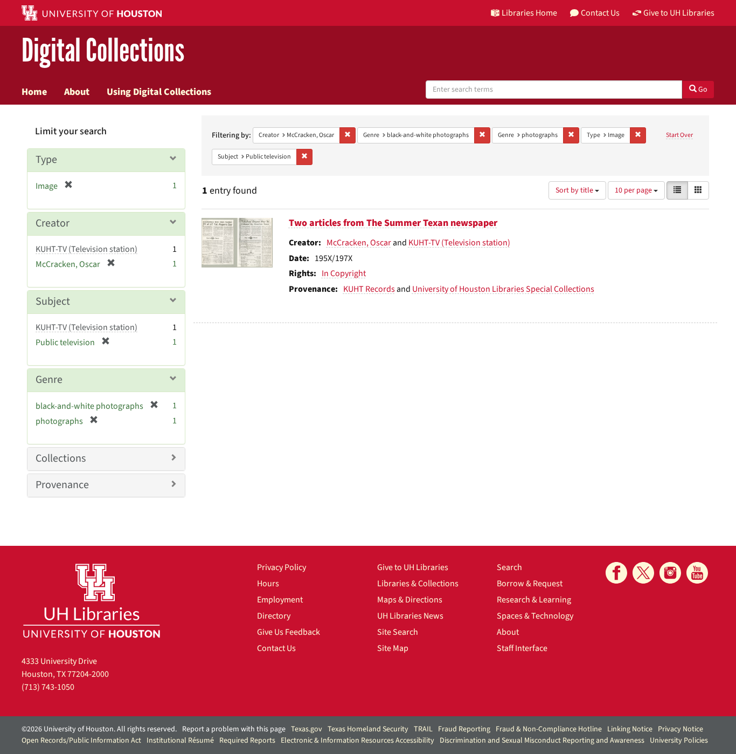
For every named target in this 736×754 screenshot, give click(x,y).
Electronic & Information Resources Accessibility (357, 740)
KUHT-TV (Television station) (459, 243)
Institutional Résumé (180, 740)
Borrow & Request (530, 584)
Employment (280, 600)
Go (702, 89)
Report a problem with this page (234, 729)
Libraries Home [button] (529, 13)
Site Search (397, 632)
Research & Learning (534, 600)
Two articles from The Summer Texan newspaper (393, 223)
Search (509, 567)
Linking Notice (629, 729)
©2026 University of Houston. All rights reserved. (99, 729)
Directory (273, 616)
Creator (53, 223)
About (76, 92)
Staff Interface (522, 648)
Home (34, 92)
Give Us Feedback (288, 632)
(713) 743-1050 (48, 687)
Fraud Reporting (464, 729)
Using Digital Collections (159, 92)
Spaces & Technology (535, 616)
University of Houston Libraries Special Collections (503, 289)
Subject (53, 301)
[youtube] (697, 573)
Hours (268, 584)
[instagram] (670, 573)
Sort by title (575, 190)
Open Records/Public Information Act (81, 740)
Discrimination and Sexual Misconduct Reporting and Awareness (542, 740)
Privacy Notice (680, 729)
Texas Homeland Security (368, 729)
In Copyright (344, 273)
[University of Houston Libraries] (92, 601)
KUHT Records (369, 289)
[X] (643, 573)
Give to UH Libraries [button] (678, 13)
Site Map (392, 648)
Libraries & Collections (418, 584)
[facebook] (616, 573)
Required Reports (247, 740)
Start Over (679, 135)
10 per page (634, 190)
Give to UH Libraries (412, 567)
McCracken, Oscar (359, 243)
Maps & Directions (409, 600)
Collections (61, 458)
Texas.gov (306, 729)
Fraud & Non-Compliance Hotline (549, 729)
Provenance (62, 484)
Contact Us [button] (600, 13)
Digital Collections (103, 51)
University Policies (679, 740)
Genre (49, 379)
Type (46, 159)
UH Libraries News (410, 616)
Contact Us (276, 648)
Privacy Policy (281, 567)
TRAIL (423, 729)
